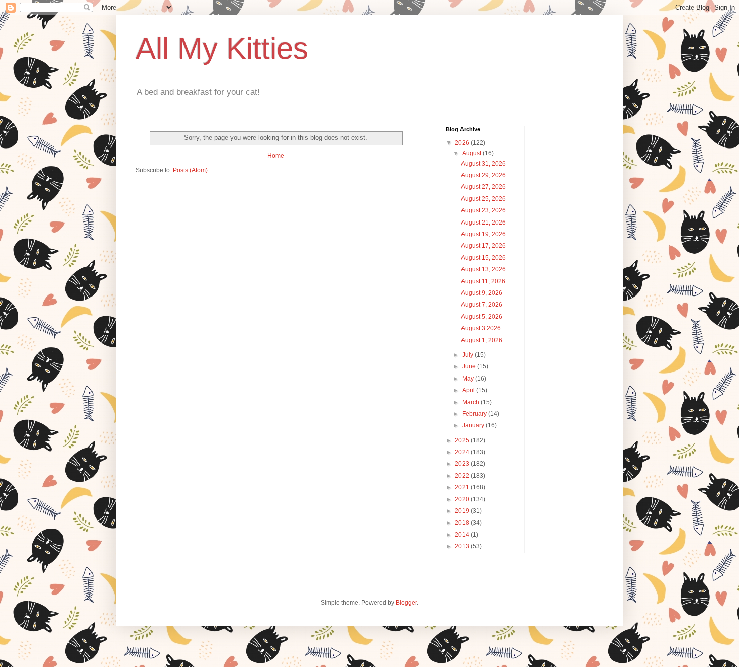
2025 (463, 440)
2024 (463, 452)
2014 (463, 534)
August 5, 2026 (481, 316)
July (468, 354)
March (471, 402)
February (475, 413)
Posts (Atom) (190, 170)
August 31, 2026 (483, 163)
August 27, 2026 (483, 186)
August (472, 153)
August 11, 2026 (483, 281)
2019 (463, 510)
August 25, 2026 (483, 198)
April (469, 390)
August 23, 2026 (483, 210)
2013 (463, 546)
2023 (463, 463)
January (474, 425)
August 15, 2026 (483, 257)
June (469, 366)
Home (275, 155)
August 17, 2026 (483, 245)
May (468, 378)
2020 (463, 499)
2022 (463, 475)
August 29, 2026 (483, 175)
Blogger (406, 602)
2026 (463, 142)
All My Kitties (222, 48)
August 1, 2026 (481, 340)
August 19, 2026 (483, 234)
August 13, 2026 (483, 269)
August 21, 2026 (483, 222)
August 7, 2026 (481, 304)
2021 (463, 487)
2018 (463, 522)
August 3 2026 (481, 328)
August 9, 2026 (481, 293)
